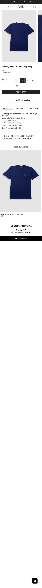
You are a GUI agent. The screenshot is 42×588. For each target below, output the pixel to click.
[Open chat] (35, 581)
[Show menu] (3, 7)
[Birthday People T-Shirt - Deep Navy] (20, 181)
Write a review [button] (21, 238)
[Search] (7, 7)
